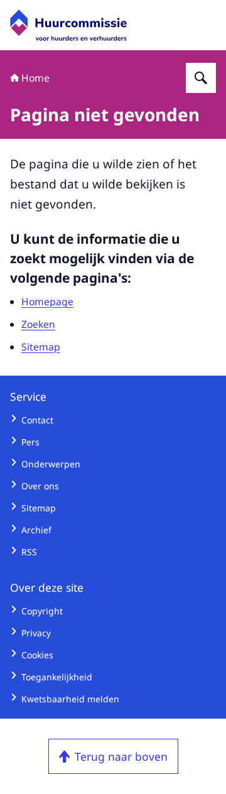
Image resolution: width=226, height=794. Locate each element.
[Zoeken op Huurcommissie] (201, 78)
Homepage (47, 301)
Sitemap (40, 347)
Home (35, 78)
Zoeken (38, 324)
